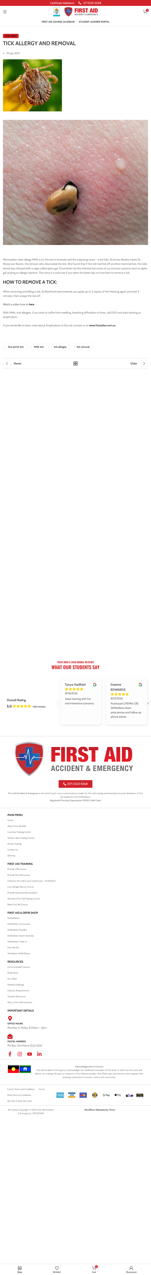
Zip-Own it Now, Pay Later (19, 1101)
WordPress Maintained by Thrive (100, 1109)
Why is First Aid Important (19, 1002)
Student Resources (16, 996)
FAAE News (11, 36)
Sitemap (11, 855)
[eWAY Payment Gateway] (140, 1095)
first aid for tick (16, 346)
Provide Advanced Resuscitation (22, 892)
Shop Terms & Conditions (19, 1095)
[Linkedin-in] (42, 1056)
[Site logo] (56, 11)
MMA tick (39, 346)
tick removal (83, 346)
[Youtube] (32, 1056)
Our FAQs (12, 978)
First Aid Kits (13, 947)
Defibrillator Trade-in (17, 941)
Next (148, 703)
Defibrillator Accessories (18, 924)
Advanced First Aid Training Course (23, 898)
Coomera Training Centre (19, 832)
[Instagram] (22, 1056)
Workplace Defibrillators (18, 953)
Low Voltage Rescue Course (20, 886)
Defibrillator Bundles (17, 929)
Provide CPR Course (16, 869)
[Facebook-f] (12, 1056)
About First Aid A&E (16, 826)
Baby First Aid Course (17, 904)
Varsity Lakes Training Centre (21, 838)
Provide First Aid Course (18, 875)
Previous (59, 703)
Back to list (75, 363)
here (31, 304)
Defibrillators (13, 918)
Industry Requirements (18, 990)
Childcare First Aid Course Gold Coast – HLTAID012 (31, 881)
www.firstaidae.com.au (102, 325)
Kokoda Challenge (15, 984)
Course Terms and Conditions (21, 1089)
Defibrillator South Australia (20, 935)
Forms (42, 1089)
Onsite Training (14, 843)
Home (10, 820)
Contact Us (12, 849)
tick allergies (60, 346)
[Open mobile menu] (5, 12)
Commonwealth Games (18, 967)
